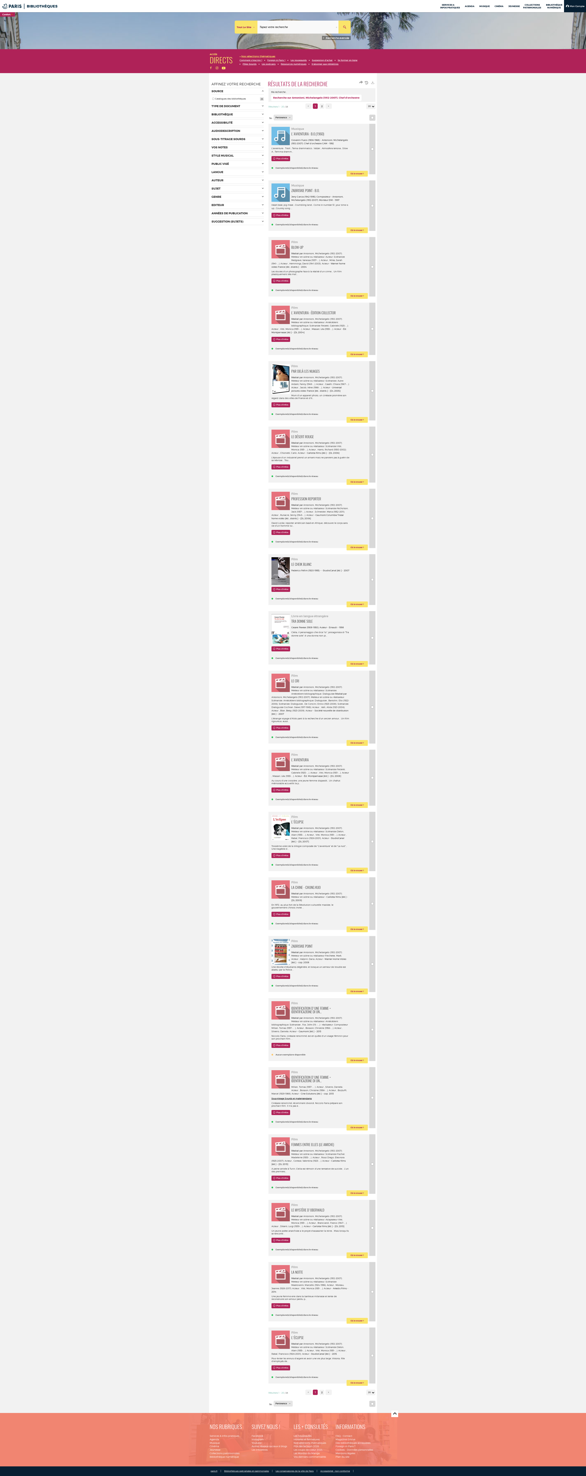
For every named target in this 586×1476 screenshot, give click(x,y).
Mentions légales (345, 1453)
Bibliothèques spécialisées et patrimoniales (246, 1471)
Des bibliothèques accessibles (353, 1443)
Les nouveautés (302, 1435)
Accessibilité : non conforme (335, 1471)
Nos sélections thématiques (310, 1443)
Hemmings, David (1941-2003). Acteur (309, 263)
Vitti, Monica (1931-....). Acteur (295, 329)
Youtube (257, 1443)
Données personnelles (360, 1449)
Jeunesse (215, 1449)
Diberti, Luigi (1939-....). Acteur (295, 1226)
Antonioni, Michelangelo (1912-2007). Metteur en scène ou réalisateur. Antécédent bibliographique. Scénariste (316, 322)
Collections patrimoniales (225, 1453)
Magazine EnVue (345, 1439)
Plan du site (342, 1456)
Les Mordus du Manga (307, 1453)
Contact (347, 1435)
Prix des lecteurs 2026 (306, 1446)
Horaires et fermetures (307, 1439)
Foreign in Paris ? (345, 1446)
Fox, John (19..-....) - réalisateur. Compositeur (325, 1024)
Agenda (214, 1439)
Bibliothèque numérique (224, 1456)
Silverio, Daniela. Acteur (284, 1031)
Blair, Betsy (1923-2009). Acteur (296, 710)
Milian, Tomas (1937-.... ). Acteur (287, 1028)
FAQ (338, 1435)
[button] (575, 6)
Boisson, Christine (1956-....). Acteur (323, 1028)
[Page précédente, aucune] (308, 106)
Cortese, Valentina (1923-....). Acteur (311, 1160)
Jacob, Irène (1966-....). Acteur (315, 387)
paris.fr (214, 1471)
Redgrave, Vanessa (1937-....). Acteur (309, 260)
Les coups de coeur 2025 (308, 1449)
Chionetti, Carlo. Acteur (292, 453)
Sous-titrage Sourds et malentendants (291, 1098)
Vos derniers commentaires (310, 1456)
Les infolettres (260, 1449)
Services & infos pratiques (224, 1435)
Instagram (258, 1439)
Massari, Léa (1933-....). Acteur (326, 329)
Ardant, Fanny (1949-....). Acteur (307, 384)
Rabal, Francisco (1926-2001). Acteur (310, 838)
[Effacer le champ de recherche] (337, 27)
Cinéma (214, 1446)
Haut (394, 1414)
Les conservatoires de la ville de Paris (295, 1471)
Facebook (257, 1435)
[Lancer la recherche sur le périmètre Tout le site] (344, 27)
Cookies (340, 1449)
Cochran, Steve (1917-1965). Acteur (301, 707)
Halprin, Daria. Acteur (311, 959)
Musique (215, 1443)
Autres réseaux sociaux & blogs (269, 1446)
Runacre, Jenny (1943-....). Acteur (296, 515)
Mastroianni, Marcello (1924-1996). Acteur (312, 1285)
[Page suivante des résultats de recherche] (329, 106)
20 (369, 106)
